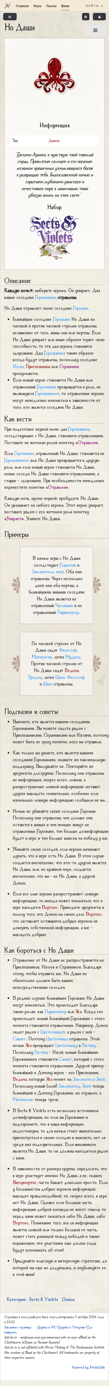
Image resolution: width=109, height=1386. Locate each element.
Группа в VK (47, 1327)
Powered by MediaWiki (88, 1367)
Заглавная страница (17, 1327)
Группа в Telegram (71, 1327)
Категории (16, 1299)
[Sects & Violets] (54, 237)
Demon (68, 1299)
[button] (85, 16)
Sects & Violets (43, 1299)
